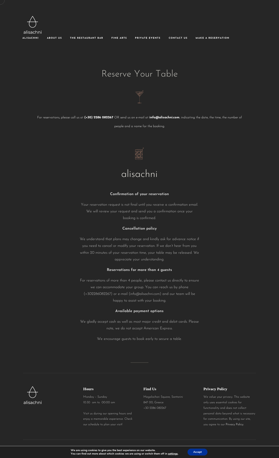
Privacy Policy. (235, 424)
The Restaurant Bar (86, 38)
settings (173, 454)
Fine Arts (119, 38)
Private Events (147, 38)
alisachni (30, 38)
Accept (197, 452)
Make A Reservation (212, 38)
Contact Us (178, 38)
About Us (54, 38)
